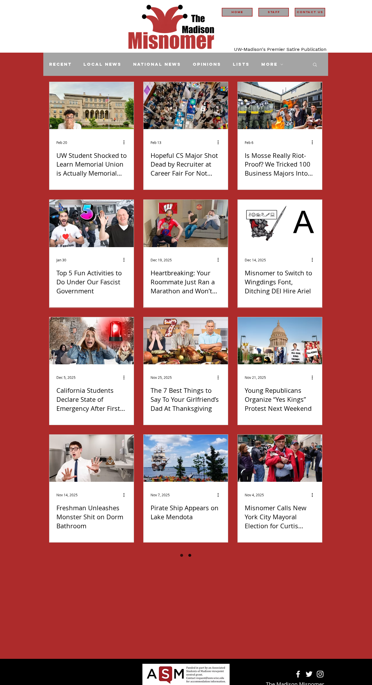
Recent (60, 64)
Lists (241, 64)
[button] (315, 65)
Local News (102, 64)
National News (157, 64)
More (269, 64)
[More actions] (125, 142)
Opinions (207, 64)
